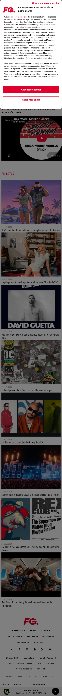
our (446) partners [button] (18, 16)
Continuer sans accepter (45, 3)
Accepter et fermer (31, 89)
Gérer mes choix (31, 99)
